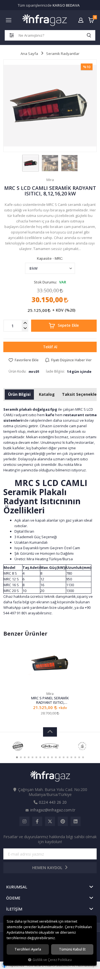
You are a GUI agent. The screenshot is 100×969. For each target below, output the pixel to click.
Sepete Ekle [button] (68, 325)
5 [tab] (32, 757)
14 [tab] (67, 757)
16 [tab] (75, 757)
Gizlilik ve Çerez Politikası (52, 959)
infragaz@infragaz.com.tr (52, 810)
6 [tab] (36, 757)
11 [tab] (56, 757)
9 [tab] (48, 757)
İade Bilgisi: (55, 371)
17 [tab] (79, 757)
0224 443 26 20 (53, 802)
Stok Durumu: (45, 282)
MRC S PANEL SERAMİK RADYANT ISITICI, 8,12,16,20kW (50, 700)
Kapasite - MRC (49, 258)
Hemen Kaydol (47, 867)
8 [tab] (44, 757)
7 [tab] (40, 757)
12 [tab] (60, 757)
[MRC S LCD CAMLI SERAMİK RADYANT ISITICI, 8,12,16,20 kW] (50, 106)
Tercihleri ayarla (27, 949)
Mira (50, 693)
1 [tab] (17, 757)
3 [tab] (25, 757)
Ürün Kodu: (17, 371)
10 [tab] (52, 757)
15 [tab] (71, 757)
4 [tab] (29, 757)
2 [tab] (21, 757)
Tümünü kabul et (72, 949)
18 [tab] (83, 757)
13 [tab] (63, 757)
